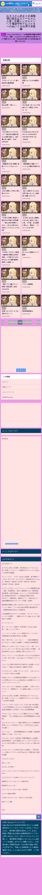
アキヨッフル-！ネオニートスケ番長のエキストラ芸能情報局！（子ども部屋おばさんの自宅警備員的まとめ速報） (21, 716)
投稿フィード (6, 387)
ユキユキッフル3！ (8, 758)
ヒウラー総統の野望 (9, 793)
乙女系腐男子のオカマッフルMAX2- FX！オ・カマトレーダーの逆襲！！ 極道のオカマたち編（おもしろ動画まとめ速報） (21, 616)
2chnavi (5, 438)
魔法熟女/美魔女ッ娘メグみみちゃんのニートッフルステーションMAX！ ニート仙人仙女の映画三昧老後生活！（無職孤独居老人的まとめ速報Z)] (21, 607)
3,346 (25, 322)
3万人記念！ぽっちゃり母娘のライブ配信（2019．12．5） (31, 107)
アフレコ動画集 (27, 284)
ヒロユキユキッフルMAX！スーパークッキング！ (18, 777)
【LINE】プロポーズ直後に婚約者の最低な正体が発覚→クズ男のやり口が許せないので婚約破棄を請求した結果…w (10, 257)
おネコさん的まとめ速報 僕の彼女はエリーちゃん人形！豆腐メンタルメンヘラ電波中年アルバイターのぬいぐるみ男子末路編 (21, 570)
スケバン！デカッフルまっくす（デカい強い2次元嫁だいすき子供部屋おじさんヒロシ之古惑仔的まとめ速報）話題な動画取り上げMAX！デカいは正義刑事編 (21, 707)
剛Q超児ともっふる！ (9, 785)
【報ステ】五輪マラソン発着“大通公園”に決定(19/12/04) (10, 286)
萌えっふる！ (6, 763)
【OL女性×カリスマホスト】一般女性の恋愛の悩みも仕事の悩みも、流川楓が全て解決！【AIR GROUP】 (10, 137)
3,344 (15, 322)
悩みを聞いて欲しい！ (9, 105)
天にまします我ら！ (9, 767)
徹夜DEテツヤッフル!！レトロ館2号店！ (15, 781)
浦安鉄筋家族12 (27, 311)
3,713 (39, 322)
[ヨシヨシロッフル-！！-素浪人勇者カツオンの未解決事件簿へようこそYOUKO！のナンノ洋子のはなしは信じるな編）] (21, 725)
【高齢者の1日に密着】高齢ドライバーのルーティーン (10, 166)
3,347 (30, 322)
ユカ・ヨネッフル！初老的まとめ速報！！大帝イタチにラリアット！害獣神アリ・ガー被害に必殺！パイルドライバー (21, 689)
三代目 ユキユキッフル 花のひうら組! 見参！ (17, 797)
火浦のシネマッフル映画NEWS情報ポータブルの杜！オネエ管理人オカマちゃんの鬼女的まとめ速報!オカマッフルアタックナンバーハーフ (21, 680)
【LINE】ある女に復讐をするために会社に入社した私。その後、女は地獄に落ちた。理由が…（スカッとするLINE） (30, 222)
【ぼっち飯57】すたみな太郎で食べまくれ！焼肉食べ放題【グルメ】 (30, 193)
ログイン (5, 382)
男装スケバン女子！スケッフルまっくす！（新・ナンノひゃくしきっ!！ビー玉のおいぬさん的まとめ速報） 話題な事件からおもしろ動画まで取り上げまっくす (21, 649)
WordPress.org (7, 397)
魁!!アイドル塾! (7, 801)
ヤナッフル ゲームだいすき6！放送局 (14, 789)
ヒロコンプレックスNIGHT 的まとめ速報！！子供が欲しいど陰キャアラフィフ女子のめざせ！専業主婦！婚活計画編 (21, 752)
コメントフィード (8, 392)
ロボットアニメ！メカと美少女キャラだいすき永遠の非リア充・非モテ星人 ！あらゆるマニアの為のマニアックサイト (21, 658)
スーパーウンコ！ (8, 623)
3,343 (10, 322)
